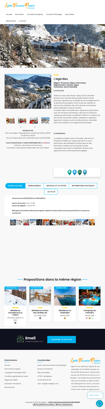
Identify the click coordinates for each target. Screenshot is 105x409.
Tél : (38, 380)
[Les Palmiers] (90, 296)
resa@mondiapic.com (34, 341)
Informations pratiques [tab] (83, 186)
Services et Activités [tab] (56, 186)
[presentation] (21, 127)
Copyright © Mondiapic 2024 (15, 372)
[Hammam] (39, 222)
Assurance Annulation (13, 384)
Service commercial (44, 369)
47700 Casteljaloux (44, 376)
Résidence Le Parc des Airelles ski (40, 311)
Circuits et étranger (54, 14)
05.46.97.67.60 (45, 380)
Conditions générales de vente (16, 376)
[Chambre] (26, 222)
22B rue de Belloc (43, 372)
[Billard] (92, 222)
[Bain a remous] (52, 222)
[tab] (10, 120)
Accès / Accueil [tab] (15, 186)
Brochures (19, 14)
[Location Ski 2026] (20, 222)
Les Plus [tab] (51, 192)
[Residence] (85, 222)
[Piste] (33, 222)
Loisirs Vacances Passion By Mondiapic (51, 365)
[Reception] (72, 222)
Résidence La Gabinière (65, 311)
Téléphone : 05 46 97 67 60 (61, 339)
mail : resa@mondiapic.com (47, 384)
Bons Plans (69, 14)
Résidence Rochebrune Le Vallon (15, 312)
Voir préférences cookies (44, 404)
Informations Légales (13, 369)
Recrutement (10, 387)
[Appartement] (59, 222)
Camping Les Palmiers (89, 311)
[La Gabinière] (65, 296)
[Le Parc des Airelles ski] (40, 296)
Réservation (11, 21)
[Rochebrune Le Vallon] (15, 296)
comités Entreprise (35, 14)
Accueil (9, 14)
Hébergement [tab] (34, 186)
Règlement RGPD (11, 380)
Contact (22, 21)
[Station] (79, 222)
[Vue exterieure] (13, 222)
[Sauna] (46, 222)
